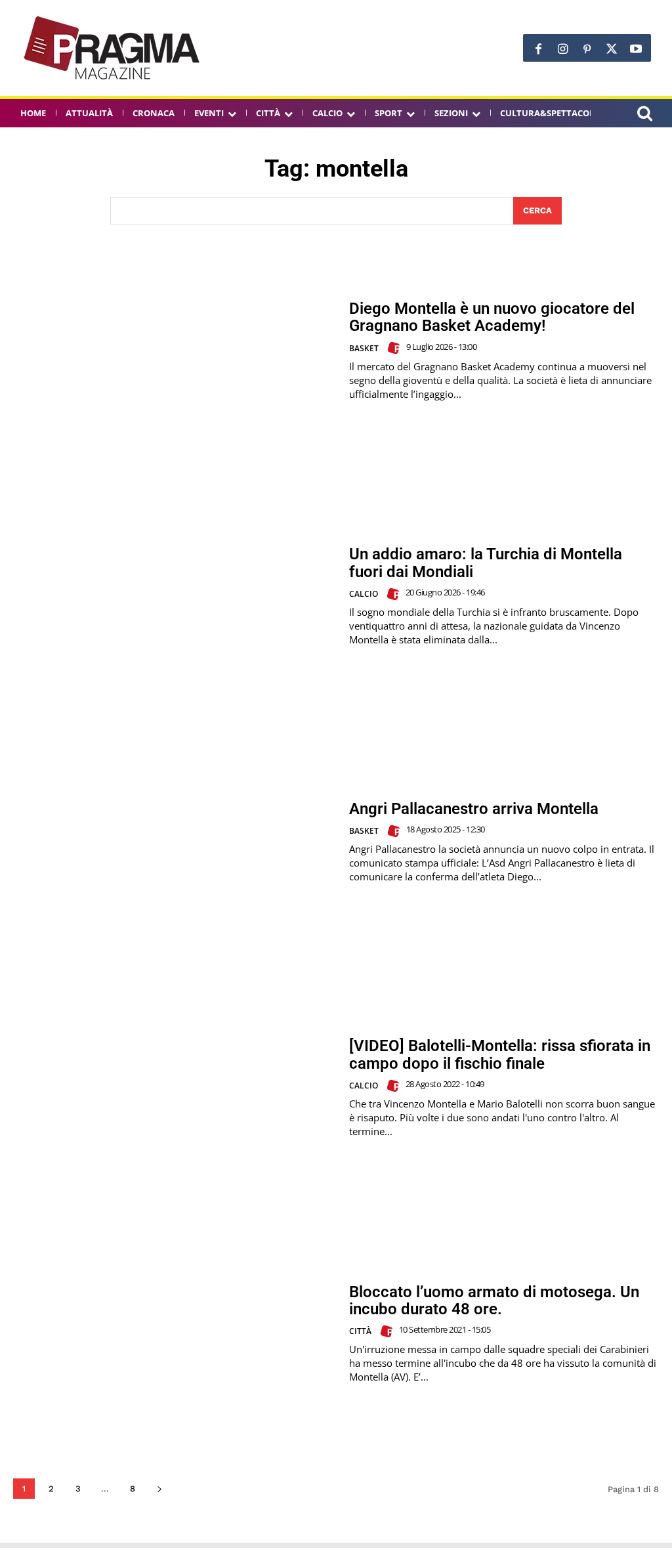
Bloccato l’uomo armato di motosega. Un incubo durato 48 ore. (494, 1300)
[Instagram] (563, 49)
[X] (611, 49)
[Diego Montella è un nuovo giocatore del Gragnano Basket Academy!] (174, 350)
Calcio (363, 593)
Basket (364, 348)
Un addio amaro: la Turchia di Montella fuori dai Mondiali (485, 562)
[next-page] (159, 1488)
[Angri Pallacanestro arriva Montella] (174, 842)
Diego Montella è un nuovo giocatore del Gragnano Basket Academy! (492, 317)
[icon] (644, 115)
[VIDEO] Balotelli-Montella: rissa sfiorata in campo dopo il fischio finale (499, 1054)
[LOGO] (112, 48)
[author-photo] (395, 348)
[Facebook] (538, 49)
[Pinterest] (587, 49)
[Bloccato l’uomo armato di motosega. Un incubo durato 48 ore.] (174, 1333)
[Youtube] (635, 49)
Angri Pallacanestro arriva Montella (473, 809)
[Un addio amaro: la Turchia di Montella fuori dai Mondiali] (174, 596)
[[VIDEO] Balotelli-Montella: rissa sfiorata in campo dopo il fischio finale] (174, 1088)
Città (360, 1331)
